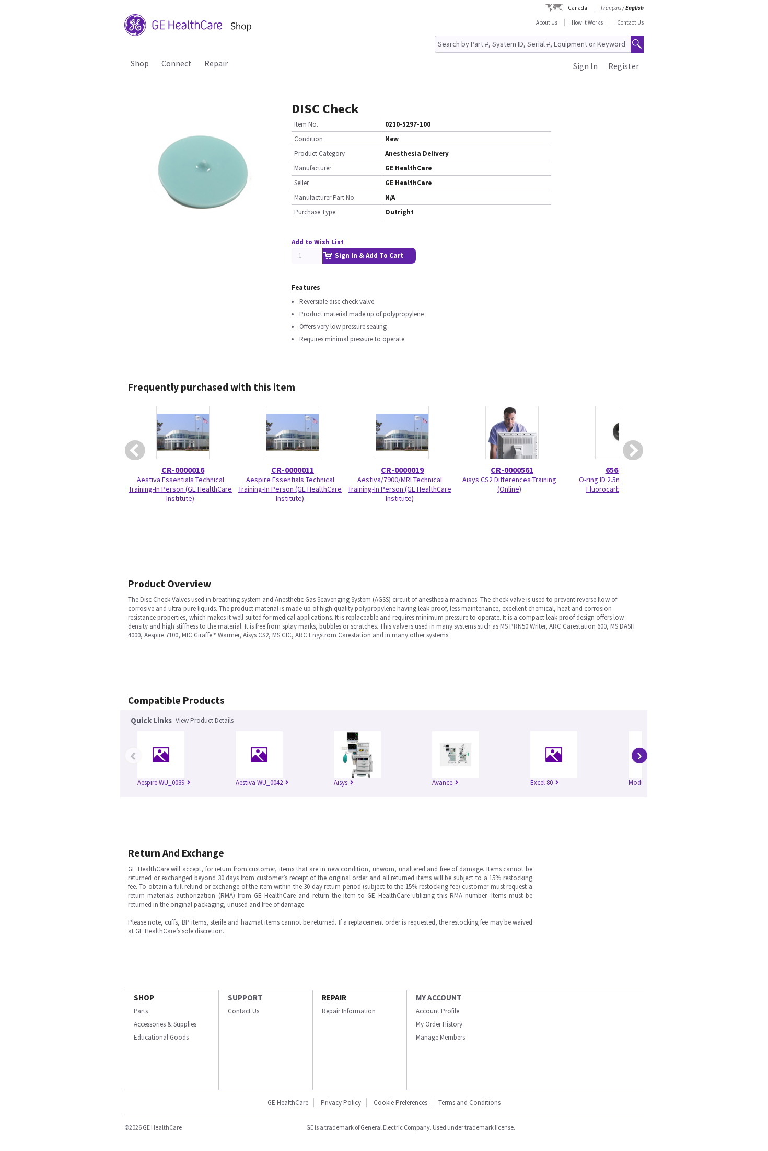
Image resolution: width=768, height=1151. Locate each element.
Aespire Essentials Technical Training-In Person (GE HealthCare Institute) (290, 489)
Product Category (319, 153)
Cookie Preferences (400, 1102)
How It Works (587, 22)
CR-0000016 (182, 469)
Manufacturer (312, 168)
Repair (216, 63)
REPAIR (334, 997)
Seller (301, 182)
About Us (546, 22)
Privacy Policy (341, 1102)
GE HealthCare (287, 1102)
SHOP (144, 997)
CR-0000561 (512, 469)
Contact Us (630, 22)
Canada (577, 8)
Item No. (306, 124)
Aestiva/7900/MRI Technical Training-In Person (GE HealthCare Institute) (399, 489)
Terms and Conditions (469, 1102)
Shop (140, 63)
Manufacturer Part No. (325, 197)
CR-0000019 (402, 469)
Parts (141, 1011)
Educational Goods (161, 1037)
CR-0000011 (292, 469)
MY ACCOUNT (439, 997)
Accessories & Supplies (165, 1024)
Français (611, 8)
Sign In (585, 66)
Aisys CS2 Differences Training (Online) (509, 484)
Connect (176, 63)
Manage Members (440, 1037)
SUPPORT (245, 997)
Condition (308, 138)
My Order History (439, 1024)
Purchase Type (314, 212)
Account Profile (437, 1011)
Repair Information (349, 1011)
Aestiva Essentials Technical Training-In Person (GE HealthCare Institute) (180, 489)
